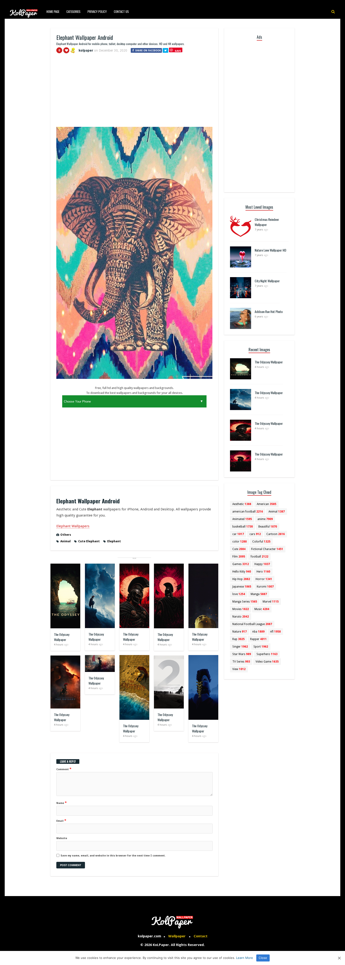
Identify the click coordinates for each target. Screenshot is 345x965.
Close (263, 958)
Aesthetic (241, 504)
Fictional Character (267, 549)
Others (65, 534)
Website (61, 838)
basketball (242, 526)
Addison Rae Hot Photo (269, 311)
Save (178, 50)
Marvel (271, 601)
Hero (263, 571)
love (238, 594)
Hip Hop (241, 579)
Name (61, 803)
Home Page (52, 11)
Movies (240, 609)
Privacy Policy (97, 11)
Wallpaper (177, 936)
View (238, 669)
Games (240, 564)
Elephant (114, 541)
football (259, 556)
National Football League (252, 624)
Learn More (244, 958)
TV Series (241, 661)
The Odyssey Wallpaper (61, 637)
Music (261, 609)
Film (238, 556)
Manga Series (244, 601)
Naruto (240, 616)
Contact (200, 936)
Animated (242, 519)
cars (255, 534)
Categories (73, 11)
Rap (238, 639)
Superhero (267, 654)
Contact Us (121, 11)
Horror (264, 579)
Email (61, 820)
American (266, 504)
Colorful (261, 541)
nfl (275, 631)
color (239, 541)
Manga (259, 594)
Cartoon (275, 534)
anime (265, 519)
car (238, 534)
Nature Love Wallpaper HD (270, 250)
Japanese (241, 586)
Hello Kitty (241, 571)
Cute (238, 549)
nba (258, 631)
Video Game (267, 661)
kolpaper (86, 50)
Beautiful (267, 526)
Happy (262, 564)
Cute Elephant (89, 541)
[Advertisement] (134, 92)
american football (247, 511)
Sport (260, 646)
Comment (63, 769)
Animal (65, 541)
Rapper (258, 639)
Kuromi (265, 586)
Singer (240, 646)
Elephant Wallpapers (72, 526)
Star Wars (241, 654)
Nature (239, 631)
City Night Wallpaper (267, 280)
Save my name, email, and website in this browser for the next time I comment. (113, 855)
